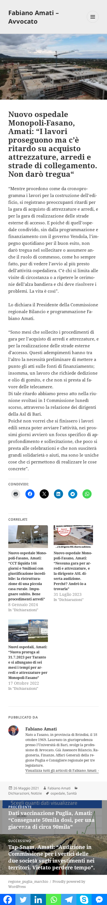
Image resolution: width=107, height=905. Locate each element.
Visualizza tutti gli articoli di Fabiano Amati (61, 770)
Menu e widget (93, 22)
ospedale (58, 793)
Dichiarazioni (18, 793)
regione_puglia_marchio (28, 881)
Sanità (72, 793)
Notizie (36, 793)
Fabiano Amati (59, 788)
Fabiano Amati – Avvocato (33, 16)
